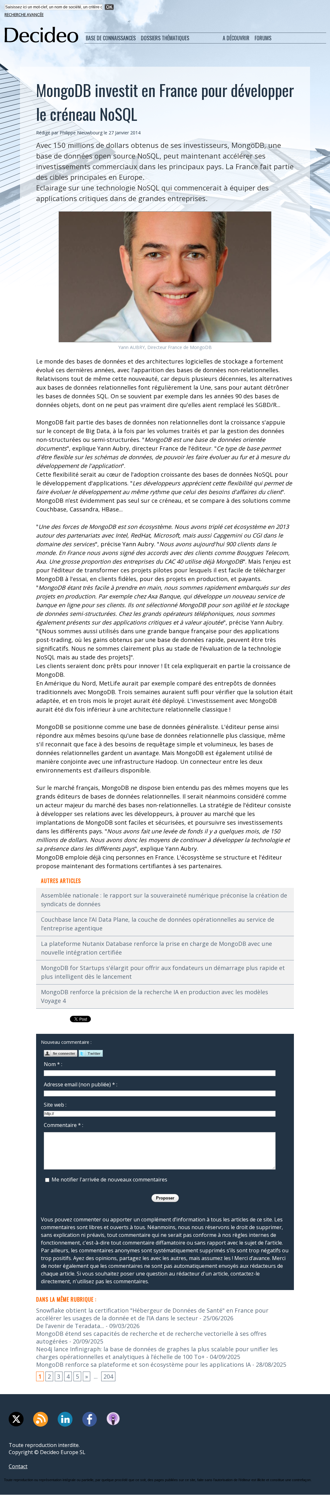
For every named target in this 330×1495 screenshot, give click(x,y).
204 (108, 1376)
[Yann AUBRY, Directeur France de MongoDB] (165, 213)
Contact (18, 1466)
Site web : (55, 1104)
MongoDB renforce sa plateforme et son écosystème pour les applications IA (143, 1364)
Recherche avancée (24, 14)
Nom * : (53, 1064)
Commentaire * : (63, 1125)
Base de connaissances (111, 38)
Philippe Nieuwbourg (81, 133)
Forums (263, 38)
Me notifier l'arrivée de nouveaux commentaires (109, 1179)
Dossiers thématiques (165, 38)
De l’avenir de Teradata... (70, 1326)
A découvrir (236, 38)
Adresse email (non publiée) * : (80, 1084)
